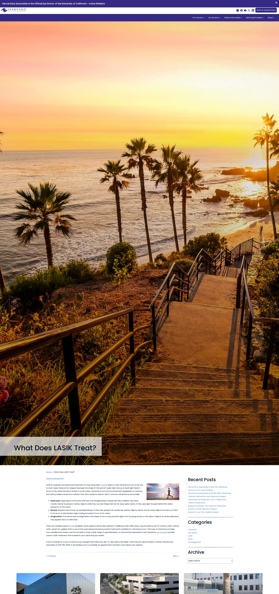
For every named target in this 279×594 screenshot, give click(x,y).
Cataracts (192, 529)
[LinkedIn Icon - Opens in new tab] (253, 10)
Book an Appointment (266, 10)
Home (48, 472)
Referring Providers (254, 17)
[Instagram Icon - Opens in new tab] (237, 10)
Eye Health (192, 532)
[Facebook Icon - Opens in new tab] (241, 10)
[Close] (276, 3)
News (190, 539)
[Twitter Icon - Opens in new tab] (249, 10)
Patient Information (232, 17)
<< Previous (51, 556)
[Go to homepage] (13, 10)
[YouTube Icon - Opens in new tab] (245, 10)
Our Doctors (197, 17)
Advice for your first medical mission (203, 512)
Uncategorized (57, 478)
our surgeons (162, 532)
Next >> (176, 556)
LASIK (48, 478)
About (270, 17)
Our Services (213, 17)
